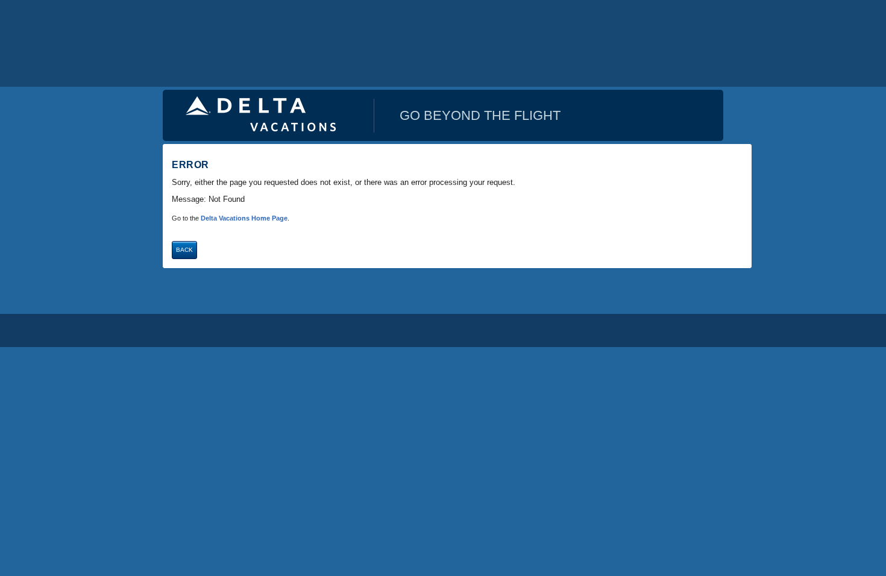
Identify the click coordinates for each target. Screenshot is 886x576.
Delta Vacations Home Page (244, 218)
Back (184, 249)
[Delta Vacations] (261, 113)
